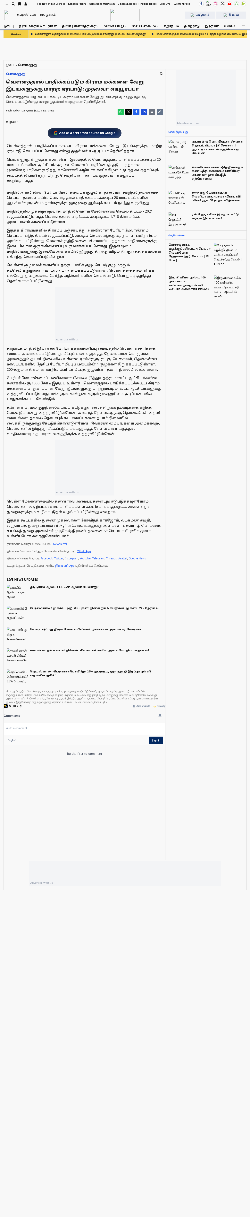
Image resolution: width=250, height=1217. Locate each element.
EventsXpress (181, 4)
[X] (222, 3)
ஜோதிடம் (171, 26)
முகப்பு (9, 26)
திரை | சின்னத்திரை (79, 26)
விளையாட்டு (114, 26)
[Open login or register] (26, 4)
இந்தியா (212, 26)
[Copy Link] (160, 112)
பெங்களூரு (15, 74)
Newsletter (60, 544)
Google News (137, 558)
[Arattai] (208, 3)
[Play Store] (243, 3)
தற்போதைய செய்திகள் (38, 26)
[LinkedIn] (144, 112)
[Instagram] (215, 3)
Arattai (122, 558)
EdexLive (165, 4)
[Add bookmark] (161, 73)
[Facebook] (201, 3)
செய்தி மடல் (202, 14)
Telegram (98, 558)
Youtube (85, 558)
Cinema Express (127, 4)
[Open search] (13, 4)
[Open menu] (7, 4)
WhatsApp (84, 551)
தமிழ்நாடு (192, 26)
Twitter (58, 558)
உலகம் (229, 26)
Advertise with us (67, 339)
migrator (12, 122)
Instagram (71, 558)
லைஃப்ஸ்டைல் (144, 26)
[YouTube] (229, 3)
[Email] (152, 112)
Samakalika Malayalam (102, 4)
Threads (111, 558)
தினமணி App (65, 565)
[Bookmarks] (19, 4)
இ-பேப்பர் (234, 14)
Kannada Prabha (77, 4)
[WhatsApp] (236, 3)
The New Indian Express (51, 4)
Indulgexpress (148, 4)
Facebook (47, 558)
